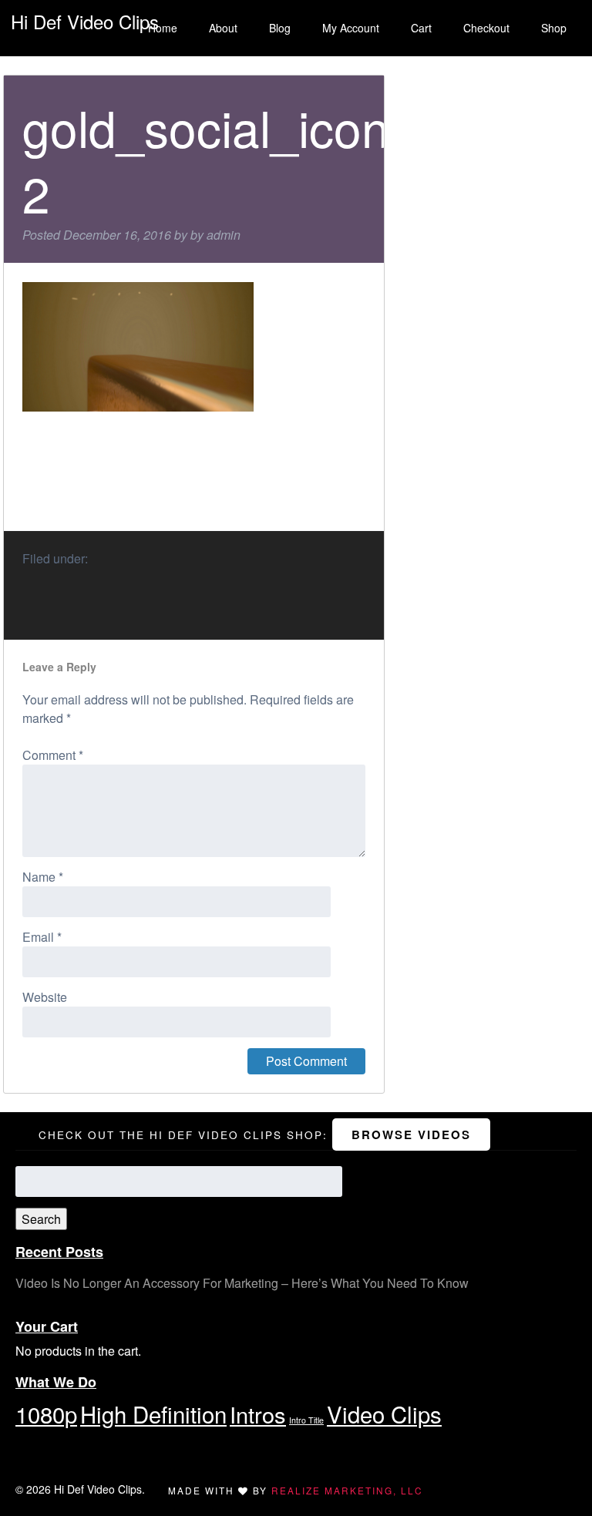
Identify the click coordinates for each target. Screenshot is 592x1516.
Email (42, 937)
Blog (280, 27)
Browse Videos (411, 1134)
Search (41, 1219)
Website (44, 997)
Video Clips (384, 1413)
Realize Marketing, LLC (347, 1490)
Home (162, 27)
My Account (350, 27)
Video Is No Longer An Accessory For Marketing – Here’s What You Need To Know (242, 1283)
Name (42, 877)
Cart (421, 27)
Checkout (486, 27)
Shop (554, 27)
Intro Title (306, 1420)
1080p (46, 1413)
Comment (52, 755)
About (223, 27)
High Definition (153, 1413)
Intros (258, 1414)
